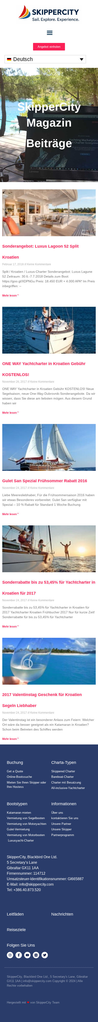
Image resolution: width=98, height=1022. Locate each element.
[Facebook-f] (18, 955)
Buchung (15, 762)
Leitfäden (15, 914)
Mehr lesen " (10, 295)
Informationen (63, 804)
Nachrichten (62, 914)
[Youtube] (27, 955)
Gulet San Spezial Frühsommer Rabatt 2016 (44, 481)
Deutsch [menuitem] (23, 59)
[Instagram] (10, 955)
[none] (45, 59)
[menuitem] (45, 59)
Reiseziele (16, 929)
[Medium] (36, 955)
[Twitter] (44, 955)
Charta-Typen (63, 762)
